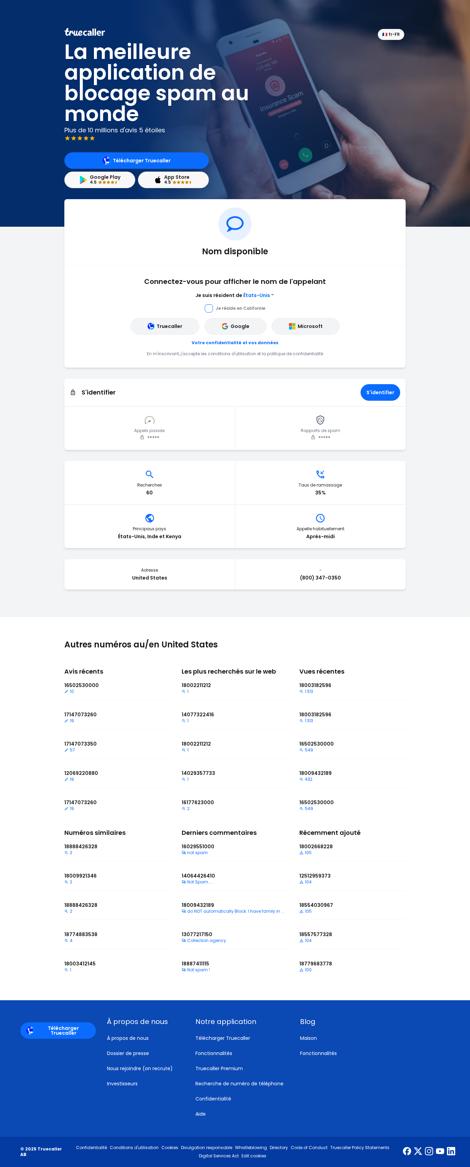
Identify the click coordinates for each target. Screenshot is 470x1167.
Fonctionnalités (213, 1053)
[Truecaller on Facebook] (407, 1152)
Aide (200, 1113)
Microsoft (310, 326)
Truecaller (169, 326)
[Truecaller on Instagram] (429, 1152)
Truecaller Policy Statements (359, 1147)
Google (240, 326)
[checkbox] (143, 1021)
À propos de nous (128, 1038)
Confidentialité (213, 1098)
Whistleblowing (251, 1147)
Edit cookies (254, 1156)
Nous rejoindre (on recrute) (140, 1068)
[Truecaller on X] (418, 1152)
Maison (308, 1038)
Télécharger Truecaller (142, 160)
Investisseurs (122, 1083)
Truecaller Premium (219, 1068)
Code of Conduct (309, 1147)
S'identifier (380, 392)
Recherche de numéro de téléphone (239, 1083)
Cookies (169, 1147)
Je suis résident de (232, 295)
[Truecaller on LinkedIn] (451, 1152)
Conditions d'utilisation (134, 1147)
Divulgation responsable (206, 1147)
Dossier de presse (128, 1053)
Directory (279, 1147)
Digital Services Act (219, 1156)
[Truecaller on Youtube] (440, 1152)
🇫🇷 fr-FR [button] (391, 34)
